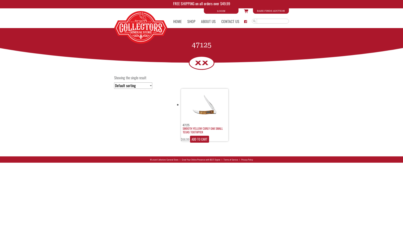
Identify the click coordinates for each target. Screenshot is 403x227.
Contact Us (230, 21)
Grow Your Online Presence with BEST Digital (201, 160)
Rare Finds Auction (271, 10)
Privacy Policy (247, 160)
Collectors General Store (167, 160)
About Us (208, 21)
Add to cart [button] (199, 139)
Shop (191, 21)
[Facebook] (245, 21)
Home (177, 21)
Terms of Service (231, 160)
